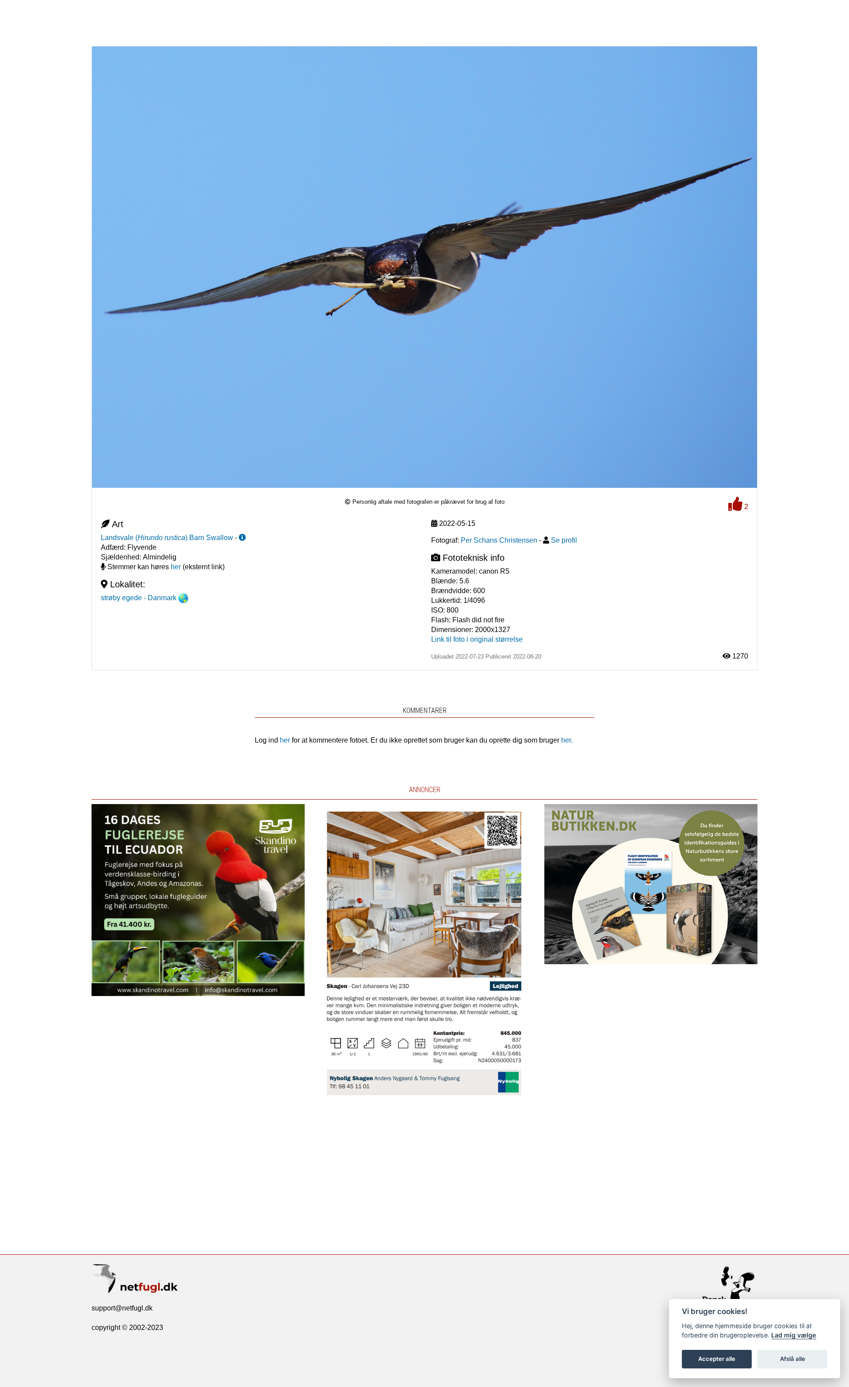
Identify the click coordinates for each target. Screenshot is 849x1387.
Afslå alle (792, 1358)
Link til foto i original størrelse (477, 639)
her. (567, 740)
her (176, 567)
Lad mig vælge (793, 1335)
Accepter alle (716, 1358)
